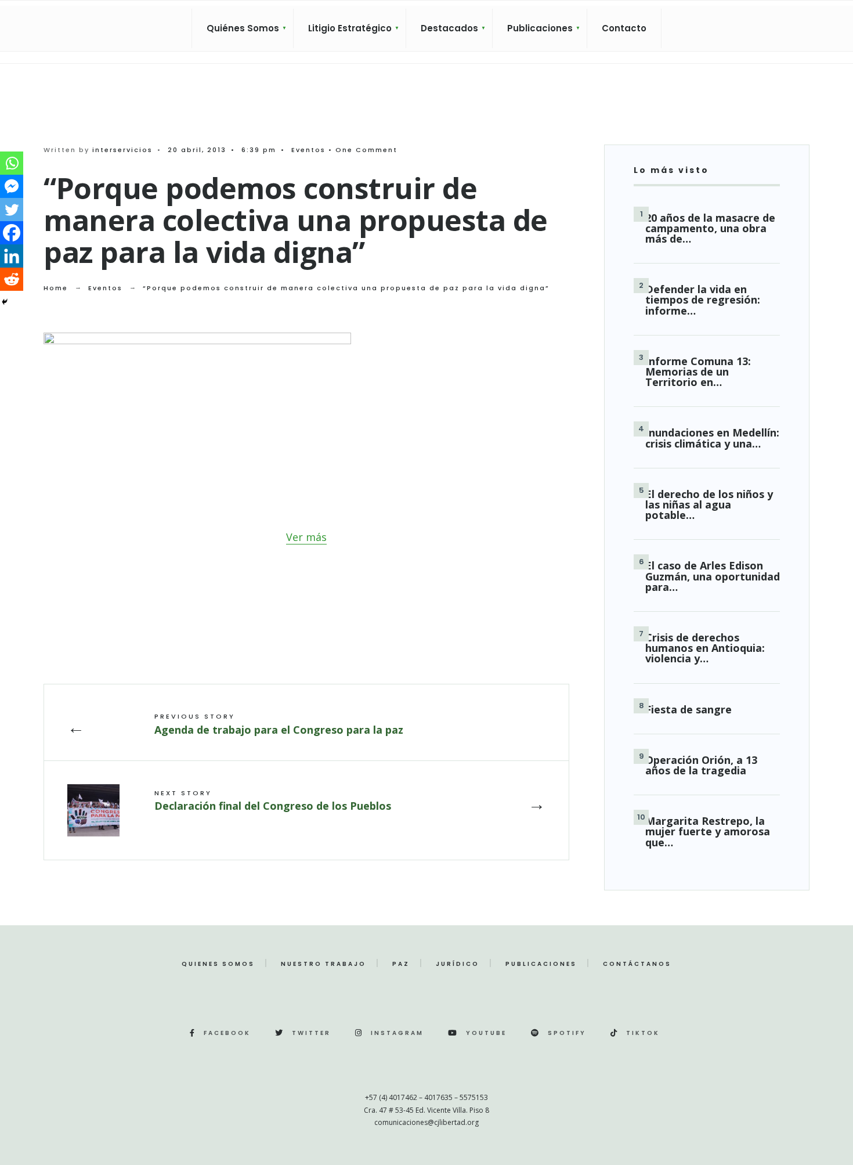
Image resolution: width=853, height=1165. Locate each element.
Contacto (624, 28)
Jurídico (457, 964)
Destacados (449, 28)
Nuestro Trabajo (323, 964)
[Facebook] (11, 232)
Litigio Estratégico (350, 28)
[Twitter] (11, 209)
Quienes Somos (218, 964)
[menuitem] (242, 28)
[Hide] (4, 301)
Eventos (308, 149)
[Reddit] (11, 279)
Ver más (306, 537)
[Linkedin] (11, 256)
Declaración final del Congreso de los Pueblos (272, 800)
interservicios (122, 149)
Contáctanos (637, 964)
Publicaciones (540, 28)
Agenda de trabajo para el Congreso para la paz (278, 724)
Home (56, 288)
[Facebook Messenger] (11, 186)
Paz (401, 964)
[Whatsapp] (11, 163)
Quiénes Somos (243, 28)
